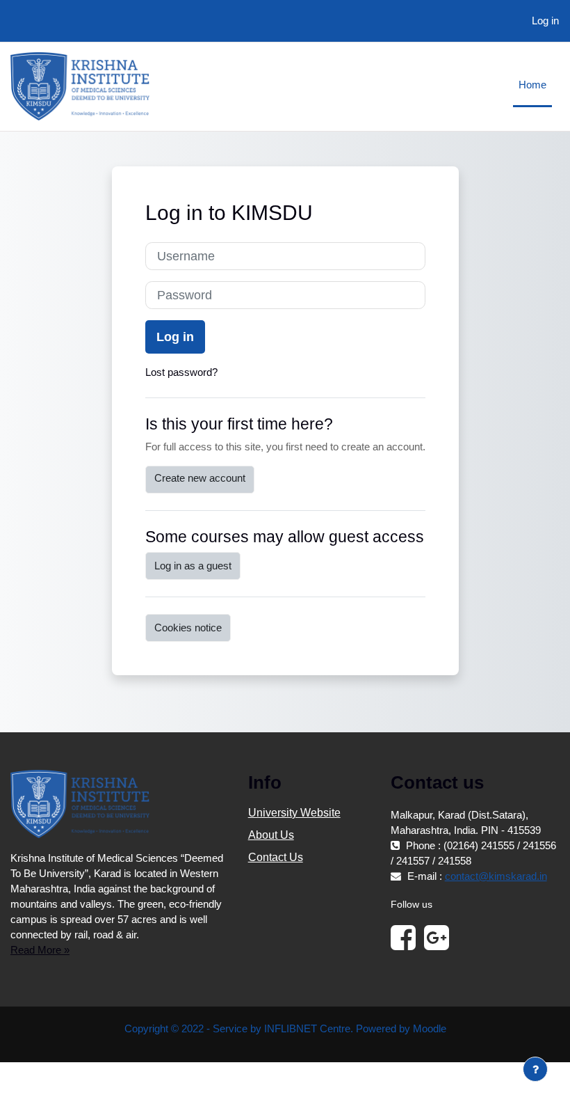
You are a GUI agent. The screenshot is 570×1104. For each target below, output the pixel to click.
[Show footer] (535, 1069)
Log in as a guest (192, 565)
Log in (545, 20)
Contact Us (275, 857)
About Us (271, 835)
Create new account (199, 478)
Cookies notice (188, 627)
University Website (294, 813)
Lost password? (181, 372)
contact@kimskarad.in (496, 876)
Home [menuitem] (532, 84)
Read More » (40, 950)
